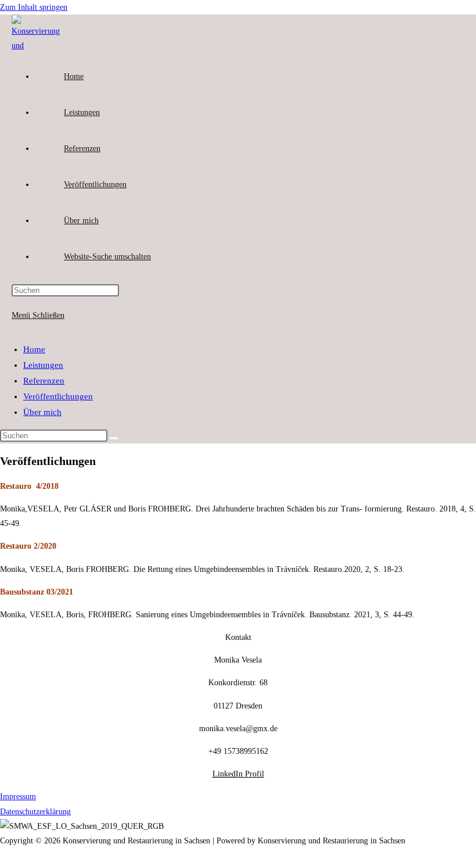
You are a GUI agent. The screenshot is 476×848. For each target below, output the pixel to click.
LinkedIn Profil (238, 774)
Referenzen (43, 380)
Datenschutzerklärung (35, 811)
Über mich (42, 412)
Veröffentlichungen (58, 396)
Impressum (18, 796)
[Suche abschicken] (114, 438)
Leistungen (43, 365)
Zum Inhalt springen (33, 7)
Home (34, 349)
